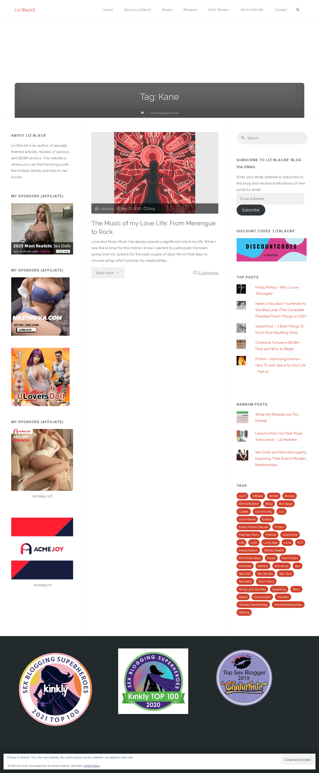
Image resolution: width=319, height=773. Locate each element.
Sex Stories (265, 573)
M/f (300, 542)
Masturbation (248, 550)
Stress (243, 597)
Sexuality (245, 581)
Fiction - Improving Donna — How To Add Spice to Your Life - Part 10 (280, 365)
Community (263, 511)
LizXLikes (270, 542)
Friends (271, 534)
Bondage (285, 503)
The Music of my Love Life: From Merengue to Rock (153, 227)
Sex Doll (245, 573)
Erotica (267, 519)
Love (287, 542)
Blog (151, 209)
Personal (245, 566)
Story (296, 589)
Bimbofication (249, 503)
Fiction (279, 527)
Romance (281, 566)
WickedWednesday (288, 604)
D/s (281, 511)
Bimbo (289, 496)
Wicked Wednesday (253, 604)
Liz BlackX (25, 9)
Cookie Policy (91, 765)
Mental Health (274, 550)
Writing (244, 612)
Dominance (247, 519)
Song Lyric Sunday (252, 589)
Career (243, 511)
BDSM (273, 496)
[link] (297, 10)
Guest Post (290, 534)
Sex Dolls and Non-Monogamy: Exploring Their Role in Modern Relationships (281, 458)
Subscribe (250, 210)
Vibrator (283, 597)
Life (241, 542)
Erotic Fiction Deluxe (253, 527)
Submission (262, 597)
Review (263, 566)
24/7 (242, 496)
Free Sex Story (249, 534)
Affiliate (257, 496)
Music (271, 558)
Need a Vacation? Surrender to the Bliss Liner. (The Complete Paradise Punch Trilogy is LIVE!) (280, 310)
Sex (297, 566)
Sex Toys (285, 573)
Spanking (279, 589)
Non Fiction (290, 558)
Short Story (266, 581)
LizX (254, 542)
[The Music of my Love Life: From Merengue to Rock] (154, 173)
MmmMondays (250, 558)
